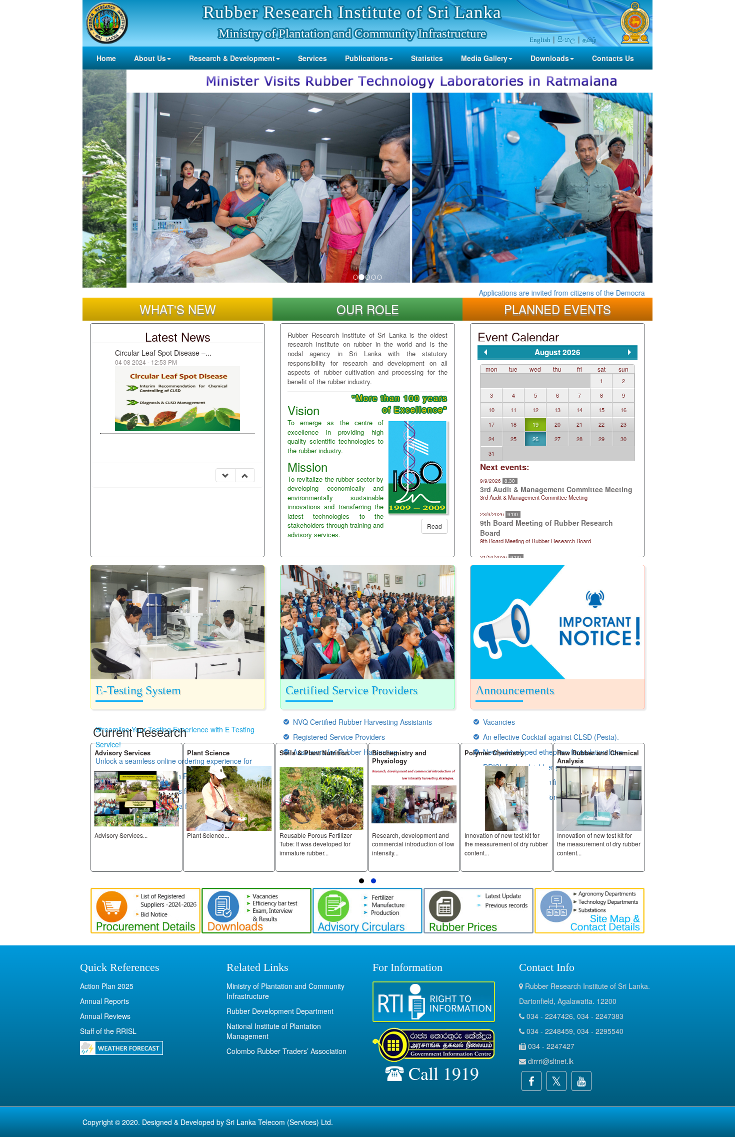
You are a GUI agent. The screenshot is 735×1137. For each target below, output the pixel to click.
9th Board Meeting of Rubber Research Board (546, 528)
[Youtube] (582, 1081)
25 (513, 439)
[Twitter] (556, 1081)
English (540, 40)
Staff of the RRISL (108, 1031)
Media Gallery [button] (484, 58)
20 (557, 424)
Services (312, 58)
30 (623, 439)
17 (491, 424)
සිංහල (567, 39)
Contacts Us (613, 58)
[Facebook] (532, 1081)
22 (601, 424)
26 (535, 439)
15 (601, 410)
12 (535, 410)
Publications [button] (366, 58)
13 (557, 410)
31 (491, 453)
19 (535, 424)
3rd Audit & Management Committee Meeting (556, 489)
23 (623, 424)
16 (623, 410)
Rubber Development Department (280, 1011)
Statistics (427, 58)
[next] (629, 352)
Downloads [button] (549, 58)
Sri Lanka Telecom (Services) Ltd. (279, 1122)
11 (513, 410)
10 (491, 410)
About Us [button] (150, 58)
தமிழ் (589, 39)
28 (579, 439)
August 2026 (557, 352)
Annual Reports (104, 1001)
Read (434, 526)
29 (601, 439)
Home (106, 58)
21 (579, 424)
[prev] (485, 352)
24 (491, 439)
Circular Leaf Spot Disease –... (163, 353)
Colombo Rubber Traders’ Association (286, 1051)
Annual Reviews (105, 1016)
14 (579, 410)
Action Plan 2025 (107, 986)
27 (557, 439)
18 (513, 424)
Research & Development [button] (232, 58)
